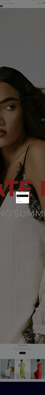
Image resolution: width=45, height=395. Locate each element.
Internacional (19, 201)
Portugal (18, 198)
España (18, 195)
